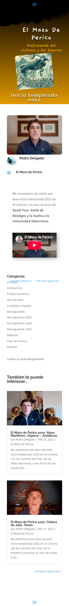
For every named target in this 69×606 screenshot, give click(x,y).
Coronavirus (14, 288)
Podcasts (12, 335)
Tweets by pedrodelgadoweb (25, 359)
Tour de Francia (17, 341)
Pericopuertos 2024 (19, 323)
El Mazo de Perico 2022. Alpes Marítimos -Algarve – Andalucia (34, 434)
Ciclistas (12, 282)
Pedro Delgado (25, 439)
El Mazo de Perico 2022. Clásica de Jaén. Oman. (34, 523)
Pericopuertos (16, 311)
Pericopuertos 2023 (19, 317)
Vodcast (12, 347)
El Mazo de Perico (29, 172)
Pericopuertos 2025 (19, 329)
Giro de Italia (15, 300)
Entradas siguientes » (48, 571)
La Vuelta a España (19, 305)
